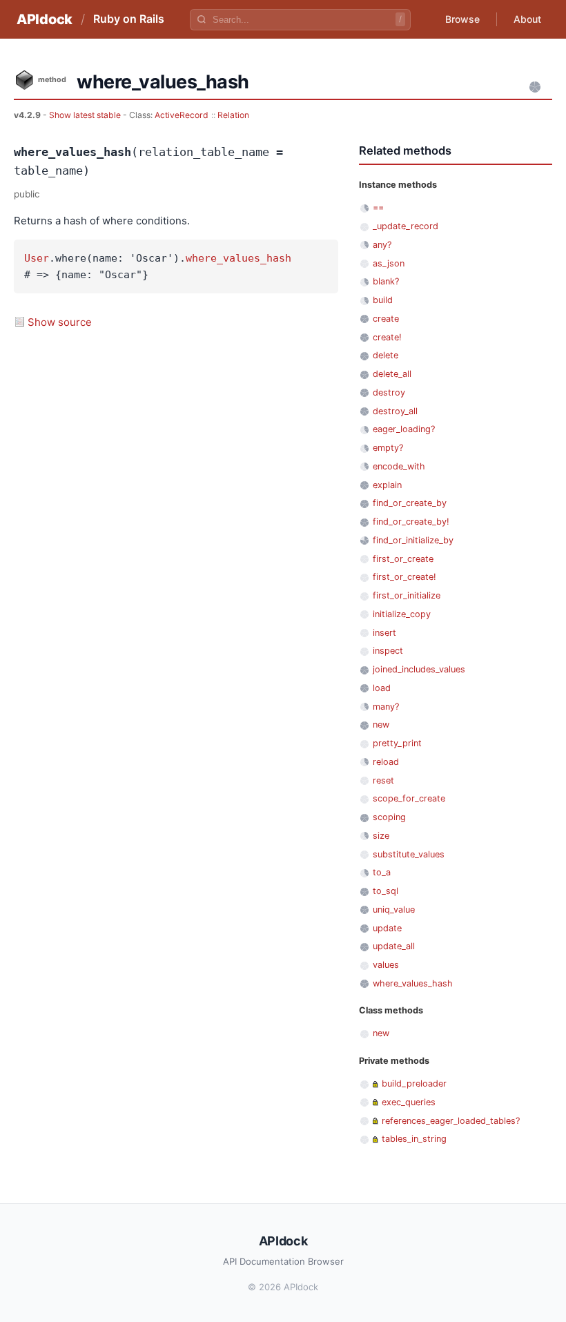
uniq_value (394, 909)
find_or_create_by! (411, 521)
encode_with (399, 466)
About (527, 19)
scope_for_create (409, 798)
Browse (462, 19)
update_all (394, 946)
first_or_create (403, 559)
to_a (382, 872)
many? (386, 706)
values (386, 965)
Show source (60, 322)
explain (387, 485)
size (381, 835)
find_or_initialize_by (413, 540)
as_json (388, 263)
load (382, 688)
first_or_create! (404, 577)
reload (386, 762)
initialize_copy (402, 614)
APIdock (44, 19)
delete (385, 355)
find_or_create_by (410, 503)
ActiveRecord (181, 115)
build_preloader (414, 1083)
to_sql (385, 891)
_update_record (405, 226)
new (381, 724)
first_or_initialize (406, 595)
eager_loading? (404, 429)
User (36, 258)
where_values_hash (238, 258)
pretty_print (397, 743)
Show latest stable (86, 115)
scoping (389, 817)
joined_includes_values (419, 669)
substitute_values (409, 854)
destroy (389, 392)
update (387, 928)
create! (387, 337)
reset (383, 780)
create (386, 318)
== (378, 207)
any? (382, 245)
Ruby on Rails (128, 19)
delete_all (392, 374)
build (383, 300)
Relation (233, 115)
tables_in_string (414, 1139)
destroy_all (395, 411)
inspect (388, 650)
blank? (386, 281)
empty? (388, 448)
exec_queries (409, 1102)
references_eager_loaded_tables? (451, 1121)
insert (384, 633)
